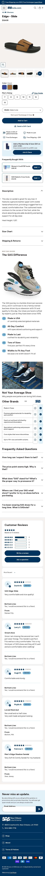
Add (38, 168)
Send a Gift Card (24, 126)
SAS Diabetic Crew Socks (20, 177)
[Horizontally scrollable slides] (22, 46)
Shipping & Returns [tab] (11, 241)
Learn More (38, 2)
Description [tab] (7, 191)
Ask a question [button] (22, 560)
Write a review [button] (22, 553)
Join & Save (27, 152)
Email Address (9, 806)
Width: (7, 110)
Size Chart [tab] (7, 231)
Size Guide (38, 93)
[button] (9, 537)
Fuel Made (13, 872)
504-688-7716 (10, 828)
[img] (19, 582)
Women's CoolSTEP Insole (20, 166)
